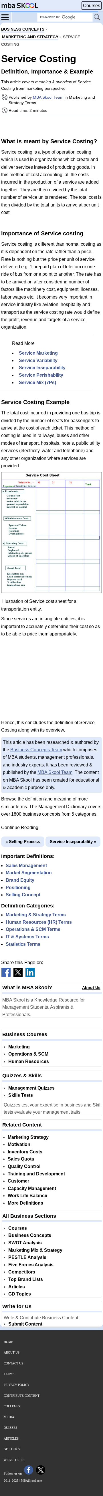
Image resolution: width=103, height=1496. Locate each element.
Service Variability (38, 360)
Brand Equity (20, 880)
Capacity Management (32, 1188)
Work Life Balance (27, 1195)
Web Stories (14, 1460)
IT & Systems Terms (27, 936)
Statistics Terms (23, 944)
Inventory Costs (25, 1151)
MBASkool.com (31, 1480)
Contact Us (13, 1363)
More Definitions (25, 1203)
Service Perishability (41, 375)
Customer (18, 1181)
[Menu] (6, 17)
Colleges (12, 1406)
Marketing (19, 1046)
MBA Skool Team (48, 97)
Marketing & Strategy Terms (36, 914)
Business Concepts (29, 1235)
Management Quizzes (31, 1088)
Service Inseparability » (73, 841)
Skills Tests (20, 1095)
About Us (91, 987)
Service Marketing (38, 353)
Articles (16, 1286)
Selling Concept (23, 894)
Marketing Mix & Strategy (35, 1250)
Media (9, 1417)
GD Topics (19, 1294)
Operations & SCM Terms (33, 929)
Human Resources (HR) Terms (39, 922)
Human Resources (28, 1061)
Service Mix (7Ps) (37, 382)
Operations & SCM (28, 1054)
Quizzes (10, 1427)
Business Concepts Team (36, 749)
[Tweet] (18, 975)
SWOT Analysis (25, 1242)
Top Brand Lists (25, 1279)
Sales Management (26, 865)
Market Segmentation (29, 872)
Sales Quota (21, 1159)
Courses (91, 5)
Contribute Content (21, 1395)
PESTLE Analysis (27, 1257)
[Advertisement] (51, 126)
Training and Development (36, 1173)
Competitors (21, 1271)
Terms (9, 1374)
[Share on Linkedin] (30, 975)
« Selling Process (22, 841)
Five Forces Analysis (31, 1264)
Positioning (18, 887)
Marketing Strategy (28, 1137)
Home (8, 1342)
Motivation (19, 1144)
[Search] (97, 17)
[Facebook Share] (6, 975)
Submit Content (25, 1324)
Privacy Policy (16, 1384)
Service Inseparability (42, 367)
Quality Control (24, 1166)
